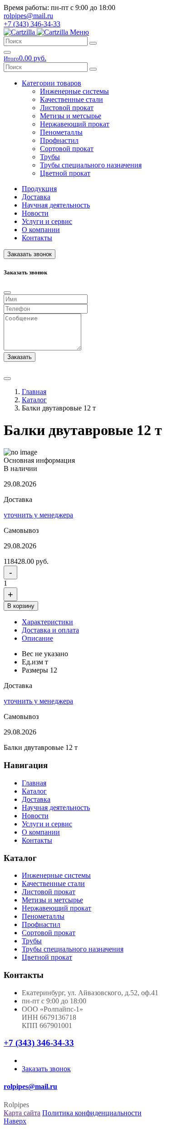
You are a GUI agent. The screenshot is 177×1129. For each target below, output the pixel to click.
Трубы (50, 157)
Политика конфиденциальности (92, 1113)
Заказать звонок (29, 254)
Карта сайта (22, 1113)
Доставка (36, 197)
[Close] (7, 292)
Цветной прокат (65, 173)
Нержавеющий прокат (74, 124)
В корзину (20, 605)
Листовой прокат (66, 107)
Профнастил (59, 140)
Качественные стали (71, 99)
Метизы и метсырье (70, 116)
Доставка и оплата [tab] (50, 630)
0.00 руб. (25, 58)
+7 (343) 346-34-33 (32, 24)
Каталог (34, 400)
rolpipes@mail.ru (28, 16)
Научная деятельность (56, 205)
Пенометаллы (61, 132)
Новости (35, 213)
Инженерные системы (74, 91)
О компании (41, 229)
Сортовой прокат (66, 148)
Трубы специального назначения (91, 165)
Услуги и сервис (47, 221)
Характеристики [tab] (47, 622)
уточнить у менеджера (38, 515)
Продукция (39, 188)
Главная (34, 391)
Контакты (37, 238)
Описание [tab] (37, 638)
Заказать (19, 357)
